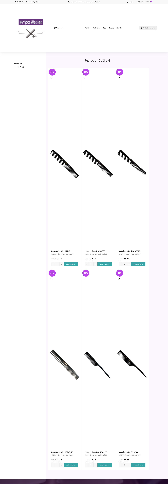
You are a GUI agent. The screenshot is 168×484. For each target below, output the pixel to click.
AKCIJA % (54, 254)
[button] (51, 77)
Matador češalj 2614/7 (60, 251)
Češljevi (60, 254)
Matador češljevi (68, 254)
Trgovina (59, 28)
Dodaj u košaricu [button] (70, 264)
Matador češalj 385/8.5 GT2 (96, 452)
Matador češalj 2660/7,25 (129, 251)
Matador (20, 67)
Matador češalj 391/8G (128, 452)
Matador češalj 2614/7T (95, 251)
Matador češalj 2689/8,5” (62, 452)
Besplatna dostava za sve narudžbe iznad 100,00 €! (84, 2)
